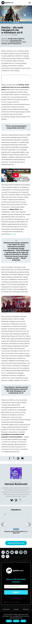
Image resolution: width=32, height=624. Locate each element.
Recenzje (26, 609)
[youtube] (12, 552)
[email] (18, 458)
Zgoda (9, 621)
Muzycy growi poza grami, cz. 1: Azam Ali (16, 532)
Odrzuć (16, 621)
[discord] (21, 552)
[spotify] (25, 552)
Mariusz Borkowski (6, 35)
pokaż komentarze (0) (16, 543)
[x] (7, 556)
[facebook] (9, 458)
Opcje (23, 621)
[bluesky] (7, 552)
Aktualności (6, 609)
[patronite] (3, 556)
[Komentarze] (22, 458)
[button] (29, 524)
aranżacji (13, 234)
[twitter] (14, 458)
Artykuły (16, 609)
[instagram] (16, 552)
